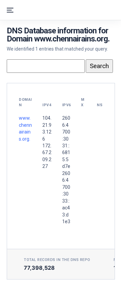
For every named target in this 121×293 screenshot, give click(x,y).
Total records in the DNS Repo (57, 260)
